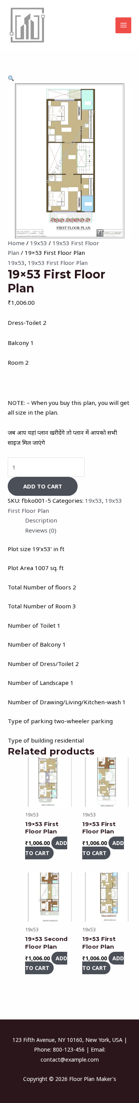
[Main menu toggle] (123, 25)
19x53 (38, 243)
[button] (11, 78)
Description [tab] (41, 520)
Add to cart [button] (46, 848)
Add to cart (42, 486)
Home (16, 243)
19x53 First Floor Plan (58, 262)
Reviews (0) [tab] (40, 530)
